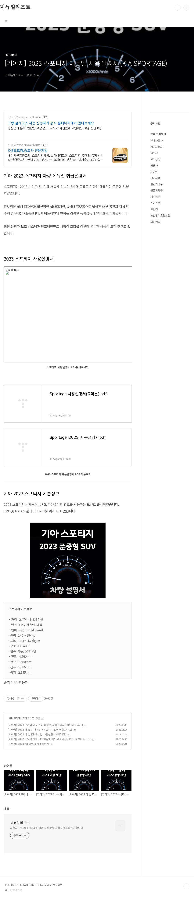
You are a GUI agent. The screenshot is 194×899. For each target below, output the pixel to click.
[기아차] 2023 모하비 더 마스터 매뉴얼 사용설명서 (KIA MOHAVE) (45, 725)
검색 (178, 7)
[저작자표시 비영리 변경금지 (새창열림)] (48, 698)
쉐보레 (154, 153)
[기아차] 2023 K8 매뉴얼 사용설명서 (28, 744)
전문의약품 (156, 190)
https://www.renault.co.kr (24, 117)
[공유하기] (18, 698)
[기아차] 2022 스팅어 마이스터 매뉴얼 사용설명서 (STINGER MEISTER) (49, 739)
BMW (153, 172)
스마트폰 (155, 203)
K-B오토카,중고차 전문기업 (28, 150)
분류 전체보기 (158, 134)
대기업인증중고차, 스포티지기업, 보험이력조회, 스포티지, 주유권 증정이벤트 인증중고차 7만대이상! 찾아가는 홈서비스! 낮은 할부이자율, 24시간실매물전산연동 (55, 157)
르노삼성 (155, 159)
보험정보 (155, 221)
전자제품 (155, 178)
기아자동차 (15, 718)
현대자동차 (156, 140)
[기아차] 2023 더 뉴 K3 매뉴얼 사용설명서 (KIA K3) (37, 734)
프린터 (154, 209)
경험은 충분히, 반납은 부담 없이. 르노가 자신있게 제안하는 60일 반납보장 (55, 128)
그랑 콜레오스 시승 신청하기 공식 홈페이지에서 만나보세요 (51, 123)
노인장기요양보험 (160, 215)
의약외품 (155, 197)
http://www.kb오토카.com (24, 144)
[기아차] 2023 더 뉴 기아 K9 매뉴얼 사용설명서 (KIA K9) (40, 729)
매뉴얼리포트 (15, 7)
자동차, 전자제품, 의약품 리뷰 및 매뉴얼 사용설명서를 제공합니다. (47, 828)
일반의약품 (156, 184)
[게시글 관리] (22, 698)
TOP (186, 886)
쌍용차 (154, 165)
